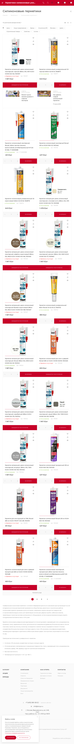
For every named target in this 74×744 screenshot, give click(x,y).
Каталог (6, 669)
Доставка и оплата (46, 675)
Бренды (6, 677)
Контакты (62, 669)
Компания (25, 669)
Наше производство (27, 691)
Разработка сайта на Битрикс (62, 738)
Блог (22, 693)
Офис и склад (62, 673)
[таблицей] (70, 22)
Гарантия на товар (46, 673)
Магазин (60, 675)
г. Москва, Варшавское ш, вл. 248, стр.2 (37, 711)
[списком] (68, 22)
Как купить (44, 669)
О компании (24, 673)
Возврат (42, 678)
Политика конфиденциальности (15, 733)
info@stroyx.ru (38, 706)
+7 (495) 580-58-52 (32, 702)
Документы (24, 688)
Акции (5, 673)
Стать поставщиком (26, 678)
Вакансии (24, 683)
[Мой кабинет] (52, 3)
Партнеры (24, 686)
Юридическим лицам (27, 681)
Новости (23, 675)
